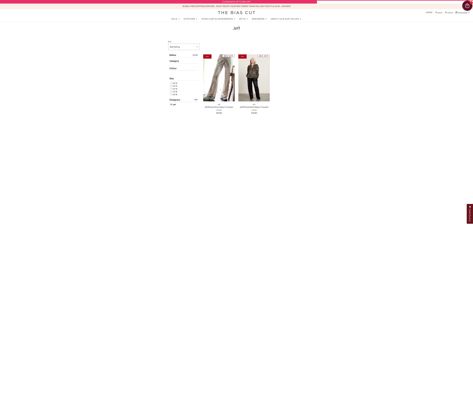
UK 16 (174, 92)
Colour (173, 68)
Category (174, 61)
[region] (236, 2)
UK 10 (174, 83)
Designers (174, 99)
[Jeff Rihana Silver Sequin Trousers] (219, 77)
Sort (169, 42)
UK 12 (174, 86)
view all (195, 55)
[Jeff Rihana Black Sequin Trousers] (254, 77)
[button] (184, 47)
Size (171, 78)
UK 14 (174, 89)
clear (196, 99)
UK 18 (174, 94)
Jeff (174, 105)
